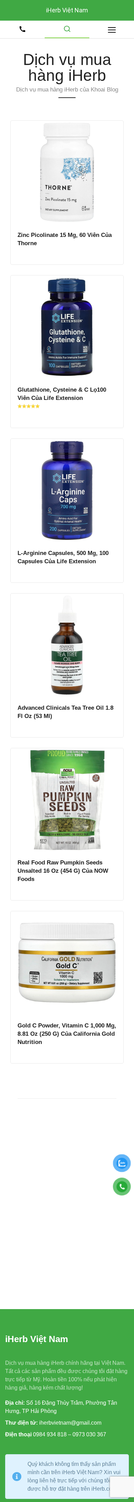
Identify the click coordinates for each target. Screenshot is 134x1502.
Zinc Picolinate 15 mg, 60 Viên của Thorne (65, 239)
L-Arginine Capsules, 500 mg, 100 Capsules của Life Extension (63, 557)
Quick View (67, 172)
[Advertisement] (67, 1201)
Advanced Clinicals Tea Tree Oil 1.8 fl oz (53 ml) (65, 711)
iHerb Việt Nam (67, 10)
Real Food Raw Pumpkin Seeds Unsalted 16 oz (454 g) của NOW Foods (63, 870)
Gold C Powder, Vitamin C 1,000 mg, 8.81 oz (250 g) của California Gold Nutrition (67, 1033)
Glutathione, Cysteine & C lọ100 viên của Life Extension (62, 393)
